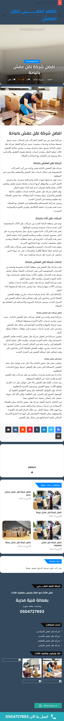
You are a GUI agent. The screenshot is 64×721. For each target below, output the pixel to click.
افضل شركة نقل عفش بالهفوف (51, 544)
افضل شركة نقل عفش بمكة (18, 542)
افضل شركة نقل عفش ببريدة (49, 512)
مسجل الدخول (43, 568)
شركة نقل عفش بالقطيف (49, 640)
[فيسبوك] (58, 430)
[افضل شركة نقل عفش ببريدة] (47, 500)
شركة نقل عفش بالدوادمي (48, 631)
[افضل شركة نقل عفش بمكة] (16, 530)
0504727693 (32, 611)
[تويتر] (51, 430)
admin (50, 79)
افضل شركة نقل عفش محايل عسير (18, 493)
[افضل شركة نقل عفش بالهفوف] (47, 530)
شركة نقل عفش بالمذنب (49, 636)
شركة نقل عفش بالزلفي (46, 2)
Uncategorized (26, 29)
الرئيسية (39, 29)
